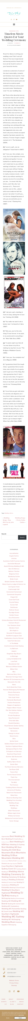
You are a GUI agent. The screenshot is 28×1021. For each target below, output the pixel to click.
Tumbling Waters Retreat (14, 787)
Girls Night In (14, 630)
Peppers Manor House (14, 707)
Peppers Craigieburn (14, 705)
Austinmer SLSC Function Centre (14, 561)
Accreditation (14, 553)
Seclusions (14, 731)
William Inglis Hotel (14, 813)
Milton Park (14, 669)
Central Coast (5, 860)
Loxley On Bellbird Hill (14, 659)
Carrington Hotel (14, 587)
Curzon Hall (14, 605)
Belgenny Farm (14, 574)
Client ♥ (13, 1001)
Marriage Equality (12, 863)
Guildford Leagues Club (14, 635)
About (11, 999)
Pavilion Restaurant (14, 702)
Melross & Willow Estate (14, 666)
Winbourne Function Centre (14, 818)
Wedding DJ (5, 879)
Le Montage (14, 656)
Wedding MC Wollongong (11, 919)
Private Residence (14, 715)
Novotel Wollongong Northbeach (14, 689)
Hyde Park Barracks (14, 641)
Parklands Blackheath (14, 700)
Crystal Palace (14, 602)
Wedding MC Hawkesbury (10, 906)
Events (4, 1001)
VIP (6, 1004)
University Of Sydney (14, 790)
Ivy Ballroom (14, 648)
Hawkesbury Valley (21, 860)
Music (21, 1001)
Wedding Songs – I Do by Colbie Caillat (20, 520)
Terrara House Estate (14, 774)
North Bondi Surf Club (14, 687)
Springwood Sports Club (14, 749)
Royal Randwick (14, 728)
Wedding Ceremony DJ (13, 874)
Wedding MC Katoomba (11, 909)
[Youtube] (17, 19)
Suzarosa (14, 759)
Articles (14, 558)
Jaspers (14, 651)
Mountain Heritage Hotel (14, 677)
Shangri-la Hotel (14, 733)
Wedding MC (6, 901)
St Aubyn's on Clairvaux (14, 751)
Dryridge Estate (14, 612)
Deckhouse (14, 607)
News (14, 684)
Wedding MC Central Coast (16, 904)
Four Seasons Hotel (14, 625)
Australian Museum (14, 563)
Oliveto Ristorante (14, 692)
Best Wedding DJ (17, 836)
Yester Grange (14, 821)
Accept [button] (20, 1017)
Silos (14, 738)
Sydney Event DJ (9, 869)
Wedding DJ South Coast (17, 887)
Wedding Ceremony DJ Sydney (14, 877)
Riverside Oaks (14, 720)
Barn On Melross (14, 569)
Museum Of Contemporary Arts (14, 679)
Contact (20, 1004)
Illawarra (5, 863)
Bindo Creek (14, 579)
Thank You (14, 777)
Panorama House (14, 695)
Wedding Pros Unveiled (13, 800)
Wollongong (12, 924)
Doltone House (14, 610)
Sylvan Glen (14, 764)
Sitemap (14, 985)
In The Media (14, 643)
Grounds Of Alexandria (14, 633)
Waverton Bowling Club (14, 798)
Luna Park (14, 661)
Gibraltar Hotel (14, 628)
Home (3, 999)
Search (4, 534)
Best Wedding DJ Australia (11, 839)
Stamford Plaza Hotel (14, 754)
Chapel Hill (14, 597)
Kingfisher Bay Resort (14, 653)
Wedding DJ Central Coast (9, 882)
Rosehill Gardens (14, 723)
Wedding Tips (14, 31)
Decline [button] (7, 1017)
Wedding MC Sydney (13, 916)
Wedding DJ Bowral (16, 880)
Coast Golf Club (14, 599)
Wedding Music (9, 922)
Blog (12, 1004)
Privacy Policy (14, 983)
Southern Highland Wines (14, 746)
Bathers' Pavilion (14, 571)
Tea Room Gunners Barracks (14, 767)
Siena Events (14, 736)
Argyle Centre (14, 556)
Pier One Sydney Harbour (14, 710)
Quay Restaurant (14, 718)
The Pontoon (14, 785)
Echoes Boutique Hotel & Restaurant (14, 620)
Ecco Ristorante (14, 617)
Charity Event (12, 861)
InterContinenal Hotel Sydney (14, 646)
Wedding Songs (14, 803)
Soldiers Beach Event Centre (14, 744)
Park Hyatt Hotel (14, 697)
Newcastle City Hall (14, 682)
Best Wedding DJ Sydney (15, 844)
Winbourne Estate (14, 816)
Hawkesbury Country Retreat (13, 638)
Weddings (14, 808)
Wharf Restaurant (14, 810)
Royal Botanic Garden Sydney (14, 725)
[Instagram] (11, 19)
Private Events (14, 713)
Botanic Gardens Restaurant (14, 581)
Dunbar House (14, 615)
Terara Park (14, 772)
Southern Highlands (14, 866)
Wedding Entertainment (17, 898)
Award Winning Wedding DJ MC (14, 566)
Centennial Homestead (14, 592)
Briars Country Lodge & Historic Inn (14, 584)
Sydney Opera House (14, 762)
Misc (14, 671)
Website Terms (14, 980)
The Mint (14, 782)
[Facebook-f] (14, 19)
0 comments (17, 43)
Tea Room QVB (14, 769)
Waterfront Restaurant (14, 792)
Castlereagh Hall (13, 589)
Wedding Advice (9, 513)
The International (14, 780)
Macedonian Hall (14, 664)
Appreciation (5, 836)
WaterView (14, 795)
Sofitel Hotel (14, 741)
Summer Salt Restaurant (14, 756)
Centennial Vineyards (14, 594)
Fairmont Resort (14, 623)
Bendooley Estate (14, 576)
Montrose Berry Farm (14, 674)
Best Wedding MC (10, 847)
